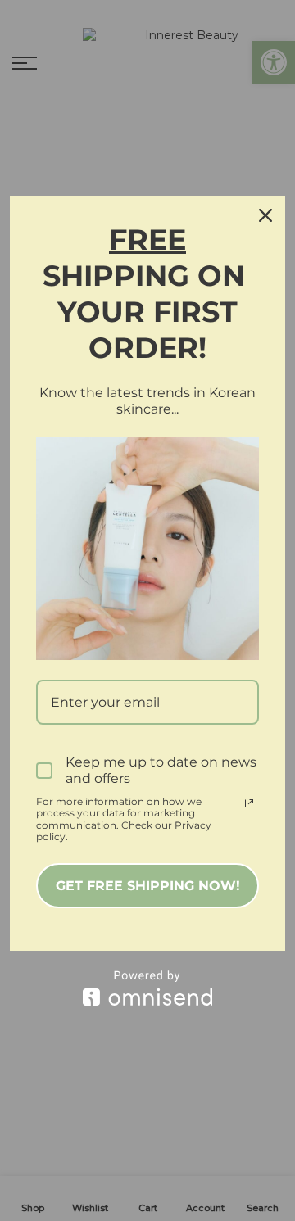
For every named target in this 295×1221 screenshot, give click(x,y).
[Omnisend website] (147, 988)
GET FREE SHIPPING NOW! (148, 885)
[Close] (265, 215)
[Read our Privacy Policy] (249, 803)
